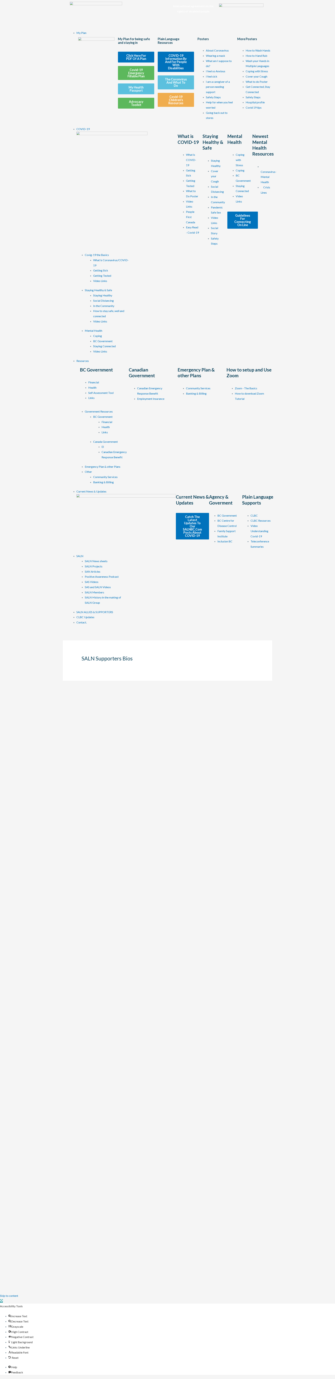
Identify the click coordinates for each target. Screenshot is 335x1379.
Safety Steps (213, 97)
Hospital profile (255, 102)
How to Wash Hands (258, 50)
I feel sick (211, 76)
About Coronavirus (217, 50)
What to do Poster (257, 81)
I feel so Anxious (215, 71)
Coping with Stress (257, 71)
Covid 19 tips (254, 107)
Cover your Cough (256, 76)
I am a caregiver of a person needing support (218, 87)
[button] (1, 1301)
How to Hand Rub (256, 55)
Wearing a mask (215, 55)
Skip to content (9, 1295)
